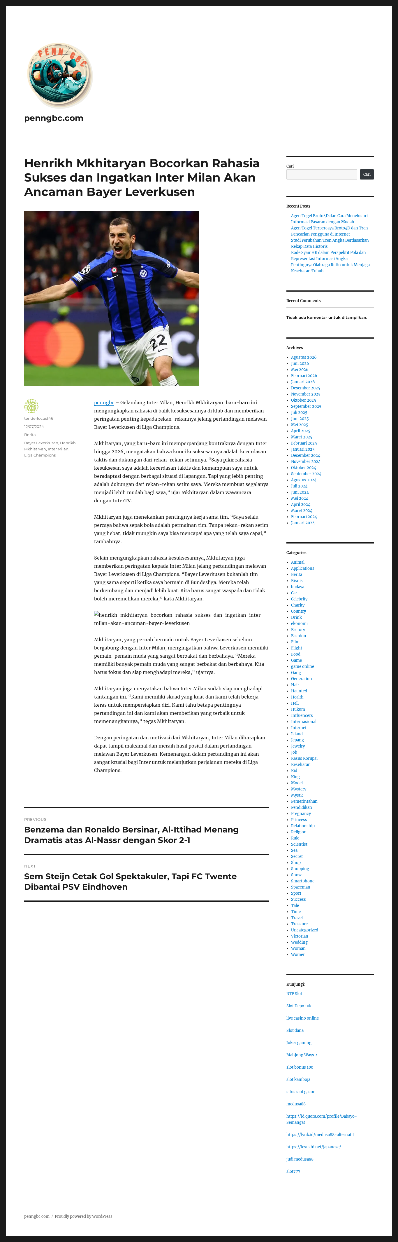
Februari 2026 (304, 375)
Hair (295, 684)
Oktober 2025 (303, 400)
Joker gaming (298, 1042)
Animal (297, 562)
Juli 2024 (299, 486)
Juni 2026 (300, 363)
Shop (296, 862)
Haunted (299, 691)
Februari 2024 (304, 516)
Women (298, 954)
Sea (294, 850)
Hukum (298, 709)
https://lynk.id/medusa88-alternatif (320, 1134)
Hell (295, 703)
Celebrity (299, 599)
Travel (297, 917)
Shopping (300, 868)
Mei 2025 (299, 424)
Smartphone (302, 881)
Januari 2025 (303, 449)
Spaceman (300, 887)
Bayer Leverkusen (41, 442)
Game (296, 660)
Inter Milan (58, 449)
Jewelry (298, 746)
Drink (296, 617)
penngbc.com (53, 118)
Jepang (297, 740)
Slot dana (295, 1030)
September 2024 (306, 473)
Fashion (298, 635)
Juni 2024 (300, 492)
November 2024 (305, 461)
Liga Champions (40, 455)
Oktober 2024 (303, 467)
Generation (301, 678)
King (295, 776)
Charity (297, 605)
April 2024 (300, 504)
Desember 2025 (305, 388)
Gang (296, 672)
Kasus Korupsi (304, 758)
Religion (299, 832)
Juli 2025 (299, 412)
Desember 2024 (305, 455)
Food (295, 654)
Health (297, 697)
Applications (302, 568)
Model (297, 783)
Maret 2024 (301, 510)
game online (302, 666)
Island (297, 733)
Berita (30, 434)
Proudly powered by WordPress (83, 1216)
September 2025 (306, 406)
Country (298, 611)
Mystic (297, 795)
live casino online (302, 1018)
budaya (297, 586)
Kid (294, 770)
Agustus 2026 (304, 357)
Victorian (299, 936)
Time (296, 911)
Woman (298, 948)
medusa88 (296, 1104)
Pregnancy (301, 813)
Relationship (303, 825)
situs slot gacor (300, 1091)
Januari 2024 (303, 522)
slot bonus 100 (299, 1067)
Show (296, 874)
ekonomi (299, 623)
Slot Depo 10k (298, 1006)
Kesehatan (301, 764)
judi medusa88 (300, 1159)
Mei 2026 (300, 369)
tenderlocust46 (38, 418)
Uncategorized (304, 930)
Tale (295, 905)
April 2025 (300, 430)
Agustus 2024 (303, 480)
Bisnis (297, 580)
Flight (296, 648)
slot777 (293, 1171)
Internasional (303, 721)
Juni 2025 (300, 418)
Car (294, 592)
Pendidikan (301, 807)
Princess (299, 819)
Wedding (299, 942)
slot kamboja (298, 1079)
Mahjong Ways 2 (301, 1055)
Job (294, 752)
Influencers (302, 715)
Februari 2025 (304, 443)
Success (298, 899)
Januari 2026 (303, 381)
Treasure (299, 924)
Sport (296, 893)
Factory (298, 629)
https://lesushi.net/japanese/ (313, 1147)
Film (295, 642)
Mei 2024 (299, 498)
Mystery (298, 789)
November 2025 (305, 394)
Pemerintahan (304, 801)
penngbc (104, 402)
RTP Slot (294, 993)
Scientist (299, 844)
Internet (299, 727)
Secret (297, 856)
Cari (290, 166)
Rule (295, 838)
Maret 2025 (301, 437)
